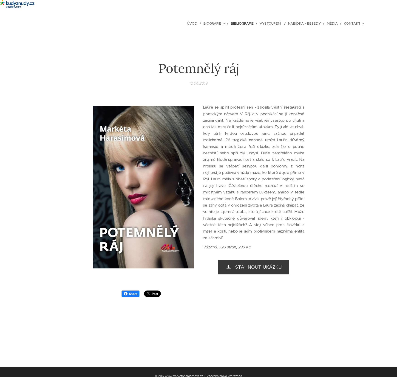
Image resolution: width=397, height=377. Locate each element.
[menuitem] (193, 23)
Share (133, 294)
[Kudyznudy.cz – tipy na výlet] (198, 4)
